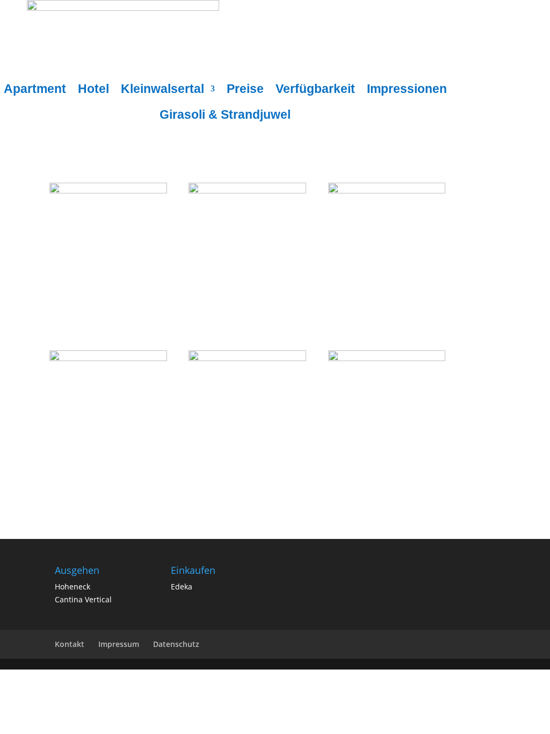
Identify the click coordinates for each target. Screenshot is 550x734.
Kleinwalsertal (162, 90)
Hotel (93, 90)
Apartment (35, 90)
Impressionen (407, 90)
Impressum (118, 644)
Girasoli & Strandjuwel (225, 116)
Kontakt (69, 644)
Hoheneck (72, 586)
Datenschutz (176, 644)
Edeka (181, 586)
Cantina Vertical (83, 599)
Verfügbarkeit (315, 90)
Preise (245, 90)
